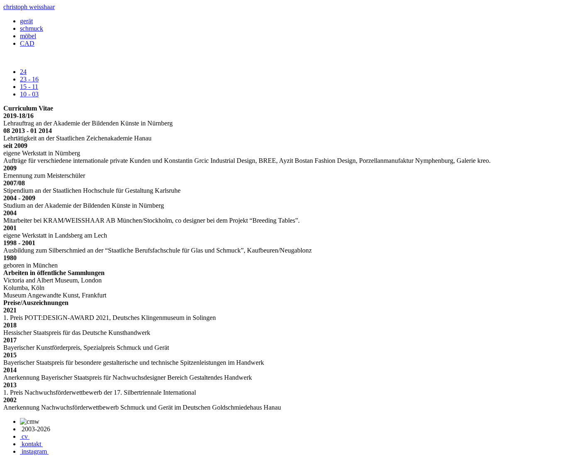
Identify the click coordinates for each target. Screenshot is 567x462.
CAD (27, 43)
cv (24, 436)
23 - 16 (29, 79)
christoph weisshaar (29, 6)
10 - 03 (29, 94)
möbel (28, 35)
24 (23, 71)
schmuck (31, 28)
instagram (34, 451)
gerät (26, 21)
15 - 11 (29, 86)
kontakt (31, 443)
